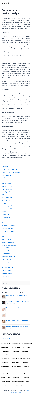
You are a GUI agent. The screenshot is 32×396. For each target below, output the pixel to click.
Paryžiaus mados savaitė (9, 245)
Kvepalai (4, 211)
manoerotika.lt (26, 355)
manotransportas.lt (26, 343)
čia (29, 104)
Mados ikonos (6, 217)
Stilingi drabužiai (6, 259)
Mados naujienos (7, 338)
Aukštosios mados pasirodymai (11, 172)
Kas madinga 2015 (7, 206)
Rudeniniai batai (6, 253)
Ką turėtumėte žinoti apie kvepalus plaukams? (17, 295)
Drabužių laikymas (7, 183)
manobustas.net (26, 351)
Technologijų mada (7, 267)
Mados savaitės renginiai (9, 225)
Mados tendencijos (7, 228)
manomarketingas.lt (16, 358)
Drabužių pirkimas (7, 186)
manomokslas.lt (6, 362)
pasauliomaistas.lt (16, 347)
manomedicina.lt (5, 355)
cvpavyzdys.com (5, 377)
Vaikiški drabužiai (7, 273)
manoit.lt (26, 366)
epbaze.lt (26, 377)
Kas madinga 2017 (7, 209)
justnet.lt (16, 373)
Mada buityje (5, 214)
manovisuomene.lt (5, 347)
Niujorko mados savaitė (8, 242)
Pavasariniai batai (7, 248)
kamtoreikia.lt (5, 370)
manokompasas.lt (16, 355)
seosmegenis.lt (5, 385)
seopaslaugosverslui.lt (16, 381)
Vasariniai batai (6, 276)
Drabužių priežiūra (7, 189)
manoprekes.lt (16, 362)
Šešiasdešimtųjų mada (8, 256)
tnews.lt (26, 373)
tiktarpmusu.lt (26, 347)
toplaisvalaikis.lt (6, 381)
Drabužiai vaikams (7, 181)
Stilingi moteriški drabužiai (9, 262)
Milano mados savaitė (8, 234)
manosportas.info (5, 366)
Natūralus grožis (6, 237)
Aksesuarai (5, 166)
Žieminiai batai (6, 279)
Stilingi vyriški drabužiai (8, 265)
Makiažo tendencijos (8, 231)
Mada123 (6, 3)
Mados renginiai (6, 223)
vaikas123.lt (16, 351)
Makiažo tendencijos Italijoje (13, 307)
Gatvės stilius (5, 195)
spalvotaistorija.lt (26, 370)
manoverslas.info (16, 370)
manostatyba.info (16, 366)
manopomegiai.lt (5, 343)
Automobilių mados (7, 175)
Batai (3, 178)
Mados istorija (6, 220)
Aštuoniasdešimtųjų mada (9, 169)
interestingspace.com (16, 385)
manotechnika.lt (16, 343)
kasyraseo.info (26, 381)
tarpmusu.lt (6, 351)
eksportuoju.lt (26, 385)
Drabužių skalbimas (7, 192)
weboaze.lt (16, 377)
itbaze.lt (5, 373)
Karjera (4, 203)
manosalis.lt (26, 362)
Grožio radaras (6, 200)
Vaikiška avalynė (6, 270)
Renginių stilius (6, 251)
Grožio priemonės (7, 197)
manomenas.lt (5, 358)
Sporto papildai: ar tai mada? (13, 314)
